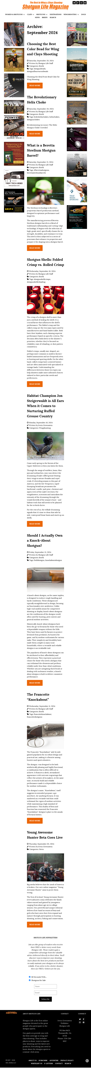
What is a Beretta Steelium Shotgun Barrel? (41, 150)
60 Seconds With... (39, 977)
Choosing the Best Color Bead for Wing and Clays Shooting (43, 49)
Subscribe (45, 999)
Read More (34, 85)
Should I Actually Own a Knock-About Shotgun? (44, 540)
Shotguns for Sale (38, 980)
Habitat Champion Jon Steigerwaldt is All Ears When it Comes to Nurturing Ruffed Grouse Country (45, 405)
